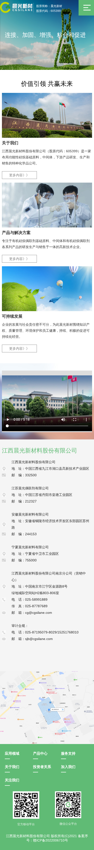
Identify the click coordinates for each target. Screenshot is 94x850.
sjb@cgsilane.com (39, 639)
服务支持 (68, 753)
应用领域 (12, 753)
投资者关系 (42, 767)
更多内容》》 (19, 175)
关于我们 (12, 767)
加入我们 (68, 767)
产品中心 (40, 753)
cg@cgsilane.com (38, 613)
